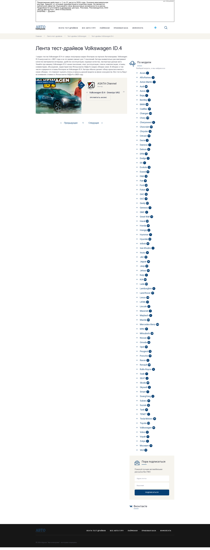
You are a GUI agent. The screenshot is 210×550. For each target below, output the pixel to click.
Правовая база (121, 28)
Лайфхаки (105, 28)
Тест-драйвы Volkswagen (77, 36)
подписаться (151, 492)
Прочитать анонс (98, 97)
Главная (39, 36)
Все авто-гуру (89, 28)
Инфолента (137, 28)
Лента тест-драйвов (68, 28)
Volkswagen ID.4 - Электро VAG (104, 92)
